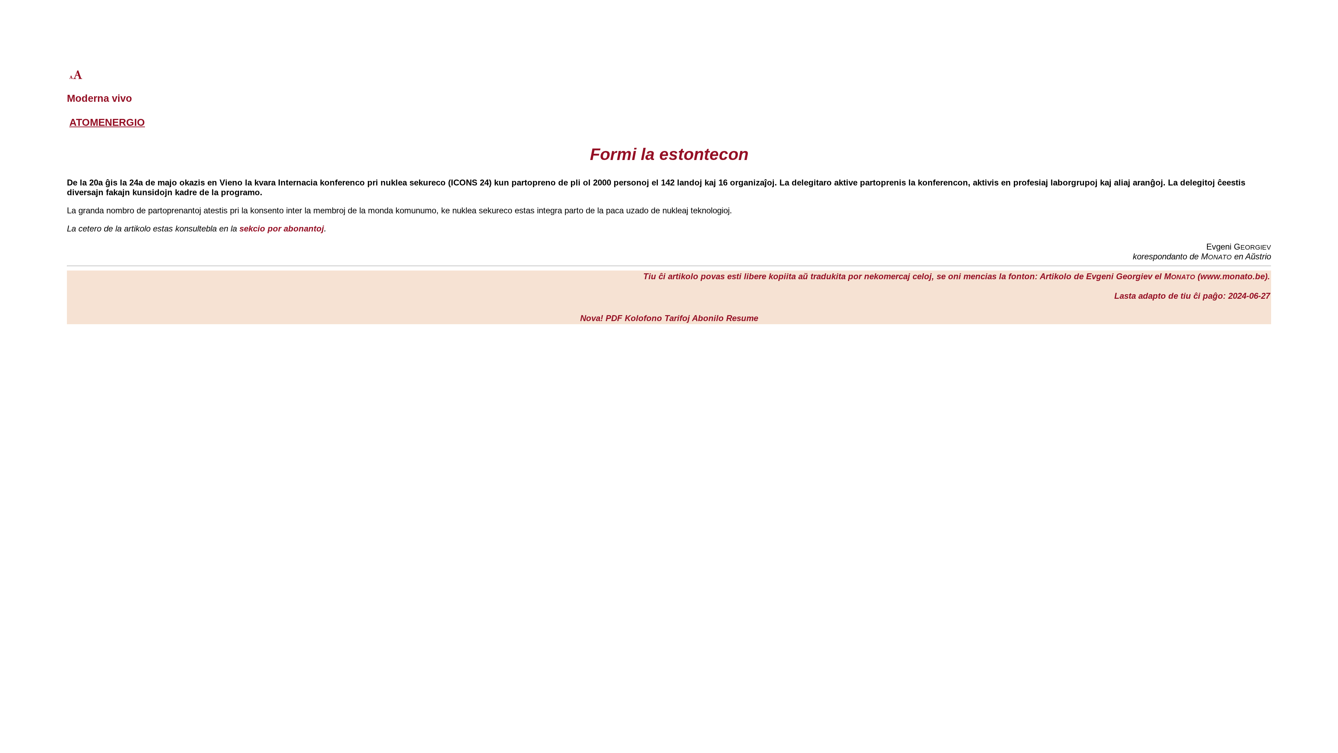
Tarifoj (677, 318)
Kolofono (643, 318)
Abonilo (708, 318)
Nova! (591, 318)
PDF (614, 318)
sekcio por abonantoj (281, 228)
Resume (742, 318)
